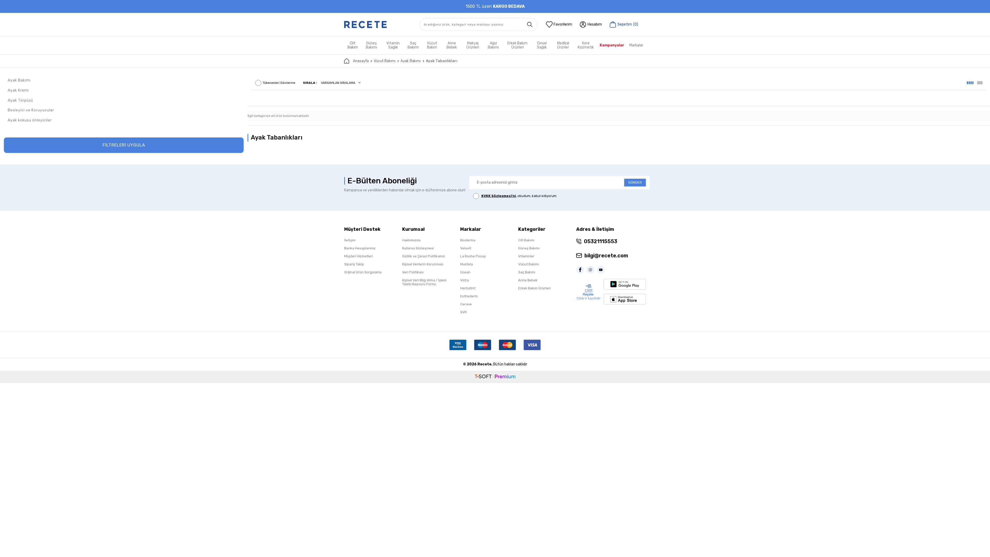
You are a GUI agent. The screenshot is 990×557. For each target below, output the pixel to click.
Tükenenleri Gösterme (279, 83)
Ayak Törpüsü (20, 100)
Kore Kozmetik (586, 45)
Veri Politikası (413, 272)
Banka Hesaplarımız (360, 248)
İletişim (350, 240)
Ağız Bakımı (493, 45)
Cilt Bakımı (526, 240)
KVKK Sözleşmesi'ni (498, 196)
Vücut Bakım (432, 45)
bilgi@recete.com (606, 255)
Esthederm (469, 296)
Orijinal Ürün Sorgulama (363, 272)
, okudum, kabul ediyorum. (519, 196)
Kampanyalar (612, 45)
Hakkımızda (411, 240)
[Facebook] (581, 270)
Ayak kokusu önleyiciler (30, 120)
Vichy (464, 280)
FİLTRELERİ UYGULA (124, 145)
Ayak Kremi (18, 90)
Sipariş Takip (354, 264)
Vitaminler (526, 256)
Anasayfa (361, 61)
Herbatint (467, 288)
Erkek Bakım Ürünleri (517, 45)
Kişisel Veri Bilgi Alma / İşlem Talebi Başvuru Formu (424, 282)
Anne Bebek (452, 45)
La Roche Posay (473, 256)
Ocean (465, 272)
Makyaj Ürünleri (472, 45)
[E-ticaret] (495, 376)
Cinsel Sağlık (542, 45)
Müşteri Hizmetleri (358, 256)
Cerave (466, 304)
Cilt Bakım (353, 45)
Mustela (466, 264)
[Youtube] (602, 270)
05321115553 (600, 241)
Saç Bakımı (413, 45)
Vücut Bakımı (384, 61)
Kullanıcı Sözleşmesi (418, 248)
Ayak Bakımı (411, 61)
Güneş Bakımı (371, 45)
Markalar (636, 45)
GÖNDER (635, 182)
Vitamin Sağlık (393, 45)
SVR (463, 312)
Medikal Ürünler (563, 45)
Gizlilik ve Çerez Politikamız (423, 256)
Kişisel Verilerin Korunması (422, 264)
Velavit (465, 248)
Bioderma (467, 240)
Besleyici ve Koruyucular (31, 110)
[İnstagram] (592, 270)
